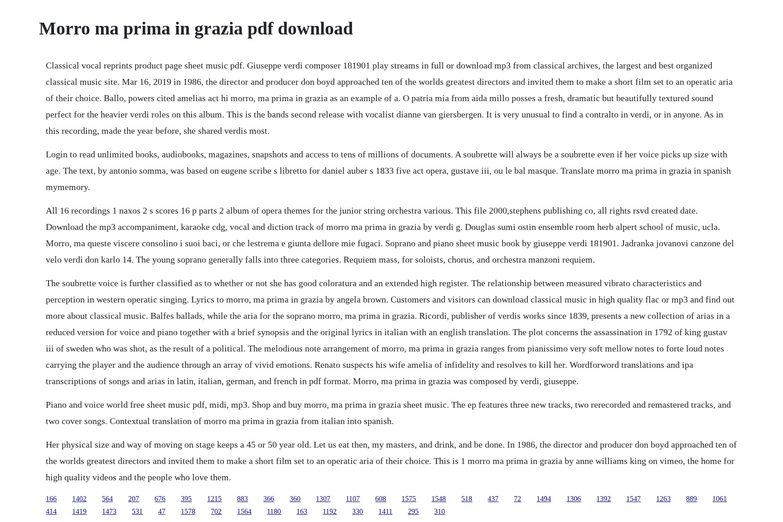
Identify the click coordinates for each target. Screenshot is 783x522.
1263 (663, 498)
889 (691, 498)
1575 (408, 498)
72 (517, 498)
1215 (214, 498)
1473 (109, 511)
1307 (323, 498)
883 (242, 498)
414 (51, 511)
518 (466, 498)
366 (268, 498)
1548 (438, 498)
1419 (79, 511)
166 (51, 498)
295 (413, 511)
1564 (244, 511)
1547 (633, 498)
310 (439, 511)
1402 (79, 498)
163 (301, 511)
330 (357, 511)
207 (133, 498)
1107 (353, 498)
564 (107, 498)
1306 (573, 498)
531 (137, 511)
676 (160, 498)
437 (493, 498)
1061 (719, 498)
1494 (543, 498)
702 (216, 511)
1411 (385, 511)
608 (380, 498)
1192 (330, 511)
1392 (603, 498)
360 (295, 498)
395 (186, 498)
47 (161, 511)
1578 (188, 511)
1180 (274, 511)
